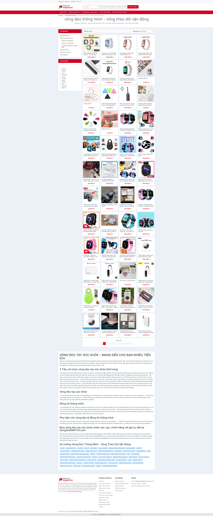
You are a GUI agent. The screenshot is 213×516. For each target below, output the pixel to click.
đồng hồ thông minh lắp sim (67, 457)
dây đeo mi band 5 (144, 457)
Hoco (63, 73)
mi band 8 (80, 448)
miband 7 (98, 466)
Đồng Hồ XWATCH (116, 514)
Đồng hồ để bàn (105, 12)
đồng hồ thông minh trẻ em (105, 451)
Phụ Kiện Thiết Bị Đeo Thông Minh (69, 46)
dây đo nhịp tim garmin (88, 466)
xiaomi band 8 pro (71, 448)
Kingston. (64, 86)
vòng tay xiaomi (103, 448)
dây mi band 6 (64, 460)
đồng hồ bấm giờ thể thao (110, 466)
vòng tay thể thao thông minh (117, 448)
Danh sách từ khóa (104, 497)
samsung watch (130, 448)
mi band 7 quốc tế (89, 463)
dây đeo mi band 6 (121, 460)
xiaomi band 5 (77, 466)
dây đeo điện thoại (138, 463)
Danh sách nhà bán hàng (105, 495)
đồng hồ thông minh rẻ (101, 463)
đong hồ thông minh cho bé (67, 463)
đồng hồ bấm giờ (64, 454)
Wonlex (64, 69)
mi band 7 (139, 448)
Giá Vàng (85, 511)
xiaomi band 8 (135, 454)
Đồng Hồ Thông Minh (67, 40)
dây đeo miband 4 (65, 451)
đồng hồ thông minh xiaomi (118, 454)
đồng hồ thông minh (91, 451)
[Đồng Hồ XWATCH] (66, 479)
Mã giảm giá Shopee (104, 504)
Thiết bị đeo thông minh (90, 12)
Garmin (64, 82)
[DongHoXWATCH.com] (65, 7)
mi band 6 (79, 463)
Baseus (64, 71)
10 (130, 343)
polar (128, 454)
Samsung (64, 74)
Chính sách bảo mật (104, 483)
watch (129, 460)
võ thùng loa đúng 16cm (103, 454)
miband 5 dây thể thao (125, 463)
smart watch (93, 448)
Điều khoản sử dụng (104, 486)
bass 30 (86, 448)
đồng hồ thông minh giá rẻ (120, 457)
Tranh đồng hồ (64, 54)
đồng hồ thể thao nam (129, 451)
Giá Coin (95, 511)
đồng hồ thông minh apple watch (80, 454)
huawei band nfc (91, 460)
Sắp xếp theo (136, 31)
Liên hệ (79, 1)
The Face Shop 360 (76, 511)
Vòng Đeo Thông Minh (68, 43)
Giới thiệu (73, 1)
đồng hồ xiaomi (133, 457)
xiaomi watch (118, 451)
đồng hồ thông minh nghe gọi (78, 460)
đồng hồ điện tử (141, 451)
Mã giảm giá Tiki (103, 500)
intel (63, 84)
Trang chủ (60, 1)
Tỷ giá (68, 511)
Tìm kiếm (134, 7)
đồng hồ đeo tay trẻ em (78, 451)
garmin (149, 451)
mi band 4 (94, 457)
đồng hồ (92, 454)
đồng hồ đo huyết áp (66, 466)
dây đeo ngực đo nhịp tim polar (106, 460)
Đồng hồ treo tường (119, 12)
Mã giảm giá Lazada (104, 502)
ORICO (64, 87)
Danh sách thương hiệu (105, 493)
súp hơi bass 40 (113, 463)
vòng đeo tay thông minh (83, 457)
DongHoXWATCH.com (103, 514)
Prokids (64, 78)
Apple (63, 80)
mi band (62, 448)
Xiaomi (63, 76)
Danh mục (67, 1)
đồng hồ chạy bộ (137, 460)
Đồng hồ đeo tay (74, 12)
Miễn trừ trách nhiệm (104, 488)
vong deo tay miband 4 (105, 457)
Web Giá (90, 511)
